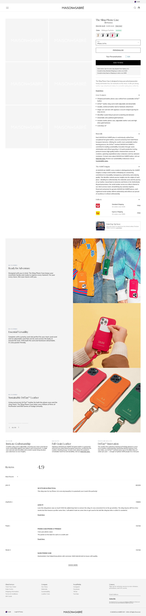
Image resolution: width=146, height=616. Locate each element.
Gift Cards (8, 596)
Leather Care (45, 594)
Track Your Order (10, 587)
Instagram (76, 587)
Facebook (76, 589)
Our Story (44, 587)
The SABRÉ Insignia (103, 167)
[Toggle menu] (7, 8)
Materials (99, 134)
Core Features (101, 95)
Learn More (119, 228)
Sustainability (45, 591)
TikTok (75, 591)
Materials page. (85, 451)
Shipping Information (12, 591)
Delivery (99, 199)
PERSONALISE (118, 50)
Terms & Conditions (11, 594)
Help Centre (9, 589)
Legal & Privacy (18, 612)
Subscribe (112, 598)
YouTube (76, 594)
